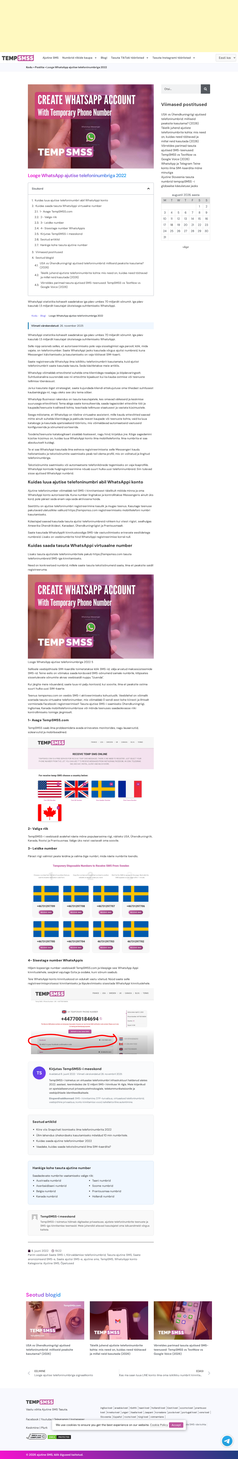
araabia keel (121, 1407)
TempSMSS (35, 728)
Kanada (32, 840)
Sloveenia (105, 1416)
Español (117, 1416)
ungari (125, 1412)
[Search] (205, 89)
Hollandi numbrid (103, 1196)
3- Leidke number (52, 223)
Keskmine (32, 1428)
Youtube (46, 1419)
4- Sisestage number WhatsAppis (63, 228)
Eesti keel (172, 1407)
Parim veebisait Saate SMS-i (46, 1255)
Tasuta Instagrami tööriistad (171, 58)
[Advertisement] (111, 26)
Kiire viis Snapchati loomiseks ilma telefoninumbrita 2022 (74, 1129)
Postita (39, 67)
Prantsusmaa (59, 840)
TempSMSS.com (55, 720)
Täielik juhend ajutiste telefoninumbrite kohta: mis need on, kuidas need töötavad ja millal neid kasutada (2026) (94, 275)
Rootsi (43, 840)
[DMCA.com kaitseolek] (59, 1438)
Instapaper (77, 1419)
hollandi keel (158, 1407)
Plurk (44, 1428)
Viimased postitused (49, 252)
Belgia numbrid (46, 1191)
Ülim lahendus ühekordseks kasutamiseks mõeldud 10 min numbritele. (82, 1135)
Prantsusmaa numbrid (106, 1191)
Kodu (29, 67)
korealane (160, 1412)
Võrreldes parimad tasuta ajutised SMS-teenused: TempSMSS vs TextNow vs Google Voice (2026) (91, 285)
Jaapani (148, 1412)
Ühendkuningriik (141, 836)
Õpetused (67, 1263)
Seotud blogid (45, 258)
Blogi (104, 58)
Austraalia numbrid (48, 1180)
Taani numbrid (101, 1180)
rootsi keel (130, 1416)
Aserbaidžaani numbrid (51, 1186)
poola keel (174, 1412)
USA (126, 836)
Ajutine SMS (51, 58)
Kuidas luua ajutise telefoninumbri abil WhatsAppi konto (71, 200)
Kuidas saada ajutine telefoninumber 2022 (64, 1141)
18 (171, 225)
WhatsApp (62, 361)
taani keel (144, 1407)
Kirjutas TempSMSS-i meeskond (61, 234)
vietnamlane (157, 1416)
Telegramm (61, 1419)
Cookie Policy (159, 1425)
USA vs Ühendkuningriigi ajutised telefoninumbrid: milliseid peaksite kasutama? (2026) (92, 265)
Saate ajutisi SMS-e (70, 1259)
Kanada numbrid (46, 1196)
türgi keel (143, 1416)
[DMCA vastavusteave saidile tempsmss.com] (36, 1438)
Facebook (32, 1419)
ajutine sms (91, 1259)
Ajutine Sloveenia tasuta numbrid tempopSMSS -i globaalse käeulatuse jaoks (179, 181)
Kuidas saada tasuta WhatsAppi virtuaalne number (69, 206)
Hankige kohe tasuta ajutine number (64, 245)
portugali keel (189, 1412)
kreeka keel (113, 1412)
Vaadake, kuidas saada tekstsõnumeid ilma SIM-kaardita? (73, 1147)
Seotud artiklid (50, 239)
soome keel (186, 1407)
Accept (176, 1425)
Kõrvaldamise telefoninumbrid (86, 1255)
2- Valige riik (49, 217)
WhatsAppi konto (126, 1259)
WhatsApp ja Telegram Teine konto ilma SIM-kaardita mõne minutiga (181, 168)
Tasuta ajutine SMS (119, 1255)
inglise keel (106, 1407)
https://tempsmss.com (83, 510)
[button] (148, 188)
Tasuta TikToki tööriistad (127, 58)
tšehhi (133, 1407)
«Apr (186, 247)
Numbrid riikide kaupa (77, 58)
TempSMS (106, 1259)
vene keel (204, 1412)
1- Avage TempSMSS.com (56, 211)
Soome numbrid (102, 1186)
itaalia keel (136, 1412)
